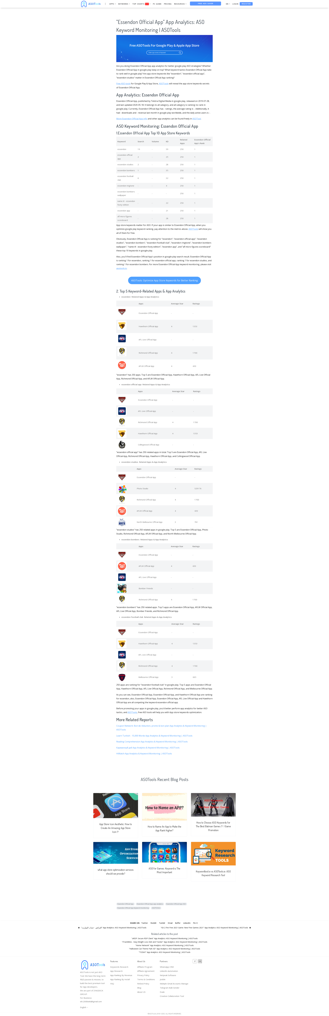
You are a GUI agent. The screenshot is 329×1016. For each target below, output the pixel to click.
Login (235, 4)
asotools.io (121, 268)
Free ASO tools (123, 83)
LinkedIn (186, 923)
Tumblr (162, 923)
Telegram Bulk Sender (169, 987)
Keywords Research (119, 967)
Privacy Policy (143, 975)
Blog (139, 987)
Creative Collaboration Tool (172, 996)
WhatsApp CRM (167, 967)
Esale (162, 992)
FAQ (112, 983)
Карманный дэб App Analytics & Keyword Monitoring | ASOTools (148, 747)
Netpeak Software (168, 975)
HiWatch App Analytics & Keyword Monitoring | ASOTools (144, 753)
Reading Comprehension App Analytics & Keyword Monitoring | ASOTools (152, 741)
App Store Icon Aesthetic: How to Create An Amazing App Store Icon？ (115, 827)
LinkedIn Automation (169, 971)
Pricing (168, 4)
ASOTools (163, 83)
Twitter (144, 923)
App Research (116, 971)
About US (141, 992)
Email (170, 923)
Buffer (178, 923)
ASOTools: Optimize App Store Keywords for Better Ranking (164, 280)
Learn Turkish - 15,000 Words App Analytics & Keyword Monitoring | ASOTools (154, 735)
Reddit (153, 923)
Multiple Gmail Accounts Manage (174, 983)
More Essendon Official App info (131, 118)
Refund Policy (143, 983)
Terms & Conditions (146, 979)
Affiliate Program (144, 967)
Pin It (195, 923)
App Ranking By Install (120, 979)
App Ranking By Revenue (121, 975)
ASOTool (196, 118)
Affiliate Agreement (145, 971)
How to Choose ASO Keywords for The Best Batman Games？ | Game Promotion (213, 826)
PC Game (157, 4)
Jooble (162, 979)
